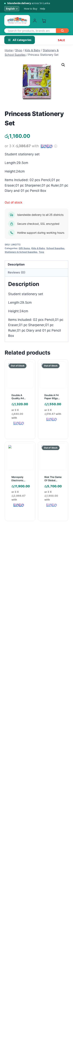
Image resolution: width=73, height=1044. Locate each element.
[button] (63, 64)
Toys (41, 251)
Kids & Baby (38, 248)
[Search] (62, 30)
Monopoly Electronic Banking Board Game (20, 482)
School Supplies (55, 248)
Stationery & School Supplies (21, 251)
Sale (61, 40)
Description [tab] (16, 264)
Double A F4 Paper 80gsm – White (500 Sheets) (52, 400)
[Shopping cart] (43, 20)
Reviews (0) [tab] (16, 272)
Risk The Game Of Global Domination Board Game (53, 482)
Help (42, 8)
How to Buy (30, 8)
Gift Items (24, 248)
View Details (54, 435)
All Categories (22, 40)
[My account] (34, 20)
